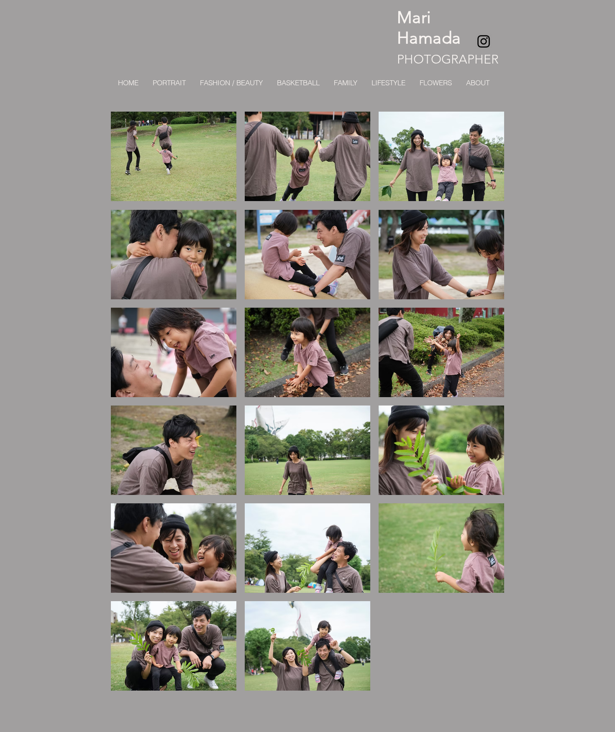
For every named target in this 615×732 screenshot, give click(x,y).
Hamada (429, 38)
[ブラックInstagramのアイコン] (483, 41)
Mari (414, 17)
